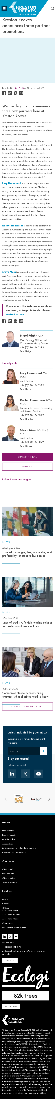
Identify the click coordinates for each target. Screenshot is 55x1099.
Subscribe (27, 466)
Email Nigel (26, 351)
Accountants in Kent (10, 910)
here (44, 1093)
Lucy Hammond (33, 374)
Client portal (7, 869)
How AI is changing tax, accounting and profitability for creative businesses (27, 552)
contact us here (15, 314)
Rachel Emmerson (36, 401)
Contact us (10, 960)
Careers (5, 903)
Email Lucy (25, 389)
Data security (8, 873)
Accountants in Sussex (11, 914)
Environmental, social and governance (19, 848)
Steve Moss (34, 431)
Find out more (11, 1006)
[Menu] (4, 8)
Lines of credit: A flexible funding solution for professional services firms (27, 622)
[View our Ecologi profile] (25, 983)
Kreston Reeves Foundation (14, 852)
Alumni (5, 899)
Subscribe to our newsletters (14, 927)
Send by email (21, 93)
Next (49, 799)
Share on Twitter (15, 93)
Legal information (9, 835)
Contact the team (27, 457)
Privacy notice (8, 830)
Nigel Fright (19, 88)
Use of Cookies (9, 839)
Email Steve (26, 446)
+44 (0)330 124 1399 (32, 347)
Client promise (8, 878)
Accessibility (7, 843)
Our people (7, 923)
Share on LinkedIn (10, 93)
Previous (5, 799)
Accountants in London (11, 918)
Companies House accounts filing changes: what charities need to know (25, 693)
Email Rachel (26, 419)
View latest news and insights (28, 706)
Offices (5, 908)
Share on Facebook (4, 93)
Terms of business (9, 882)
